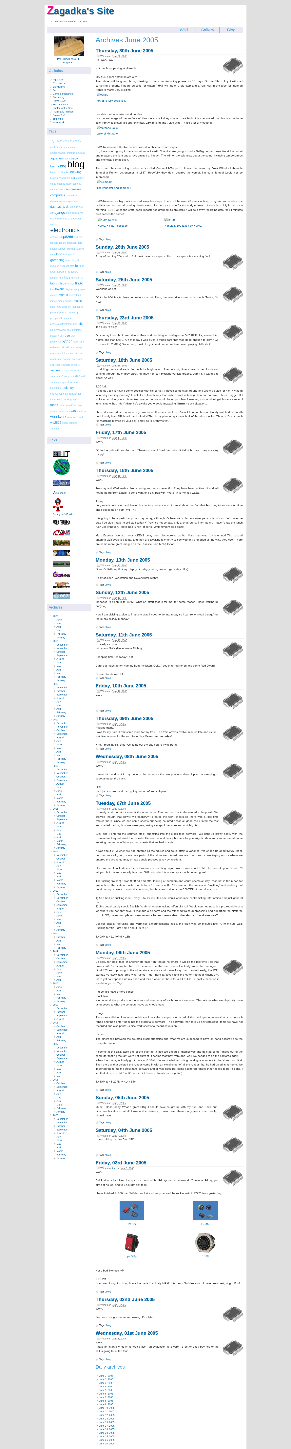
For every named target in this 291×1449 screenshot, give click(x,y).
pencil (58, 318)
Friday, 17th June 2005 (121, 432)
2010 (55, 983)
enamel (54, 237)
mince (53, 301)
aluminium (69, 147)
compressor (73, 189)
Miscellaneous (60, 104)
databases (57, 206)
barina (54, 166)
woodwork (58, 417)
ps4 (62, 335)
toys (72, 387)
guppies (54, 266)
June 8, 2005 (106, 1400)
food (59, 254)
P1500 (205, 1223)
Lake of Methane (107, 133)
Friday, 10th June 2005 (121, 685)
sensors (75, 364)
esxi (76, 237)
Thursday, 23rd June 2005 (124, 317)
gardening (57, 260)
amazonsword (58, 153)
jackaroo (61, 271)
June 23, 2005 (107, 1433)
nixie (52, 306)
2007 (55, 1044)
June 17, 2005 (107, 1425)
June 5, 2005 (106, 1390)
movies (68, 301)
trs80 (59, 399)
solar (53, 376)
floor (52, 254)
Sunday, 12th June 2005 (122, 592)
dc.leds (74, 207)
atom (67, 158)
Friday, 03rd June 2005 (121, 1162)
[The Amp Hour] (61, 474)
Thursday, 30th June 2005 (124, 50)
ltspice (69, 289)
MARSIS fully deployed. (111, 100)
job (68, 271)
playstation (60, 330)
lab (52, 283)
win (73, 411)
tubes (54, 405)
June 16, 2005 (107, 1422)
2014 (55, 851)
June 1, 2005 (106, 1376)
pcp (52, 318)
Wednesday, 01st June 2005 (127, 1333)
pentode (67, 318)
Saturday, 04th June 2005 (124, 1130)
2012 (55, 933)
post (69, 330)
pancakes (77, 306)
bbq (63, 166)
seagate (65, 364)
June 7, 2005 (106, 1397)
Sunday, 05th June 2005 (122, 1097)
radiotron (55, 347)
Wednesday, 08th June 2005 (127, 756)
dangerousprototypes (61, 201)
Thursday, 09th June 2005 (124, 718)
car (73, 177)
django (59, 213)
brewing (76, 172)
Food (55, 90)
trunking (67, 399)
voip (67, 411)
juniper (54, 277)
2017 (55, 719)
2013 (55, 890)
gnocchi (70, 260)
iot (77, 265)
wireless (81, 411)
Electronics (59, 86)
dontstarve (77, 213)
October (60, 652)
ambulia (71, 153)
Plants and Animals (63, 111)
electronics (65, 230)
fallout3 (54, 242)
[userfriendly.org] (61, 524)
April (58, 627)
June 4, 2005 (106, 1386)
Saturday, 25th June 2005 (124, 279)
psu (67, 335)
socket (77, 370)
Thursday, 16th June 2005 (124, 470)
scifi (52, 364)
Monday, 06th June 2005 (123, 952)
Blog (231, 30)
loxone (60, 289)
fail (81, 237)
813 (72, 141)
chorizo (61, 183)
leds (63, 283)
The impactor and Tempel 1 (114, 187)
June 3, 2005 (106, 1383)
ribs (77, 353)
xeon (65, 423)
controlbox (71, 195)
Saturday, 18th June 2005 (124, 360)
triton (53, 399)
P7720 (132, 1223)
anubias (80, 153)
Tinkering (58, 118)
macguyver (80, 289)
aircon (59, 147)
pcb (79, 312)
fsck (65, 254)
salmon (67, 359)
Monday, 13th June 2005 (123, 560)
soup (66, 376)
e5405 (58, 218)
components (57, 189)
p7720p (132, 1256)
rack (75, 341)
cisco (69, 183)
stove (70, 382)
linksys (70, 283)
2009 (55, 1005)
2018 (55, 684)
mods (61, 301)
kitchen (75, 277)
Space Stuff (59, 115)
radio (82, 341)
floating (80, 248)
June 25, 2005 (107, 1436)
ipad (82, 266)
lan (57, 283)
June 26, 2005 (107, 1440)
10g (52, 141)
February (61, 634)
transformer (75, 393)
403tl (66, 141)
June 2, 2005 (106, 1379)
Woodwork (58, 122)
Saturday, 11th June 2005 (124, 634)
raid (63, 347)
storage (62, 382)
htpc (72, 266)
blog (76, 164)
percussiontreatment (61, 324)
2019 (55, 641)
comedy (77, 183)
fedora (62, 242)
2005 (55, 1115)
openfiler (66, 306)
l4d (81, 277)
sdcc (57, 364)
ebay (73, 218)
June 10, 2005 (107, 1408)
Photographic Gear (63, 108)
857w (78, 141)
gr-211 (78, 260)
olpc (58, 306)
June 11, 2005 (106, 1411)
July (58, 662)
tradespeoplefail (59, 393)
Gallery (207, 30)
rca (73, 347)
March (59, 630)
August (60, 659)
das (76, 201)
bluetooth (55, 172)
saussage (77, 359)
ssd (83, 376)
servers (55, 370)
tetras (77, 382)
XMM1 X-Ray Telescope (113, 225)
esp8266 (66, 237)
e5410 (66, 218)
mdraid (63, 295)
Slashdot (61, 493)
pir (51, 330)
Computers (59, 83)
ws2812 (55, 422)
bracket (65, 172)
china (53, 183)
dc (67, 206)
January (60, 637)
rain (68, 347)
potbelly (54, 335)
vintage (78, 405)
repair (71, 353)
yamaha (73, 423)
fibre (80, 242)
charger (80, 178)
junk (61, 277)
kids (67, 277)
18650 (58, 141)
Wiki (184, 30)
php (75, 324)
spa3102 (75, 376)
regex (53, 353)
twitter (62, 405)
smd (70, 370)
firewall (71, 248)
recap (79, 347)
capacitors (64, 178)
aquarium (57, 158)
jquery (74, 271)
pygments (55, 341)
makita (53, 295)
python (67, 341)
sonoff (60, 376)
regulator (62, 353)
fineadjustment (58, 248)
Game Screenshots (63, 94)
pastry (62, 312)
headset (64, 266)
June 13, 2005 (107, 1418)
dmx (68, 213)
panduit (54, 312)
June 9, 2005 (106, 1404)
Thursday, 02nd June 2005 (125, 1299)
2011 (55, 951)
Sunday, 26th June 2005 (122, 247)
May (58, 623)
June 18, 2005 (107, 1429)
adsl (52, 147)
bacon (75, 158)
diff (51, 213)
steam (53, 382)
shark (65, 370)
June (59, 619)
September (62, 655)
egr (79, 218)
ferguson (72, 242)
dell (81, 207)
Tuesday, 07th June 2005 (123, 803)
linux (79, 283)
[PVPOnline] (61, 534)
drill (52, 218)
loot (52, 289)
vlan (52, 411)
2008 (55, 1022)
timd (114, 1168)
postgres (77, 330)
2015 (55, 808)
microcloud (75, 295)
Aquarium (58, 79)
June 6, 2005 (106, 1393)
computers (57, 195)
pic (80, 323)
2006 (55, 1079)
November (62, 648)
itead (53, 271)
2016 (55, 766)
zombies (54, 428)
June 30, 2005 (107, 1443)
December (62, 644)
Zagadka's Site (80, 11)
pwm (73, 335)
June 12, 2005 (107, 1415)
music (77, 300)
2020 (55, 616)
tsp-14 (76, 399)
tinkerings (55, 388)
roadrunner (56, 359)
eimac (53, 224)
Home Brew (59, 101)
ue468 (69, 405)
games (72, 254)
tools (65, 387)
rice (82, 353)
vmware (60, 411)
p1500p (205, 1256)
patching (71, 312)
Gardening (58, 97)
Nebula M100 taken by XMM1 (183, 225)
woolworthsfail (75, 417)
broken (54, 178)
